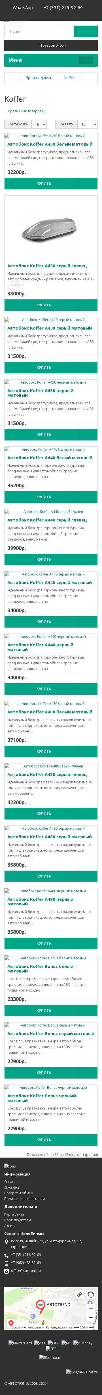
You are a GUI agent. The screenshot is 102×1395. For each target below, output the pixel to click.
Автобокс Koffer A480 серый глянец (47, 774)
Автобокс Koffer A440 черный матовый (40, 647)
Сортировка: (18, 124)
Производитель (39, 77)
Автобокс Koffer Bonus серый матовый (50, 1033)
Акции (9, 1225)
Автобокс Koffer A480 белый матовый (49, 712)
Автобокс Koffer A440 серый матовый (49, 582)
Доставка (12, 1187)
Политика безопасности (24, 1198)
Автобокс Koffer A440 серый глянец (47, 520)
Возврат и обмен (18, 1193)
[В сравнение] (88, 183)
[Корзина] (90, 7)
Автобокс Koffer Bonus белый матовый (40, 968)
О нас (9, 1181)
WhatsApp (22, 7)
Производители (17, 1220)
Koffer (69, 77)
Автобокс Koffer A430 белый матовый (49, 144)
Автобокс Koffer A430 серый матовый (49, 328)
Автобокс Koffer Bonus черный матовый (41, 1098)
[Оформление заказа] (10, 13)
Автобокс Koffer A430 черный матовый (40, 393)
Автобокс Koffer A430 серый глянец (47, 265)
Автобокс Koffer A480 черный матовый (40, 901)
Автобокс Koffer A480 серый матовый (49, 836)
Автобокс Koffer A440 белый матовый (49, 457)
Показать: (66, 124)
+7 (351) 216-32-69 (62, 7)
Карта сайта (14, 1214)
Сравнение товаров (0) (27, 111)
